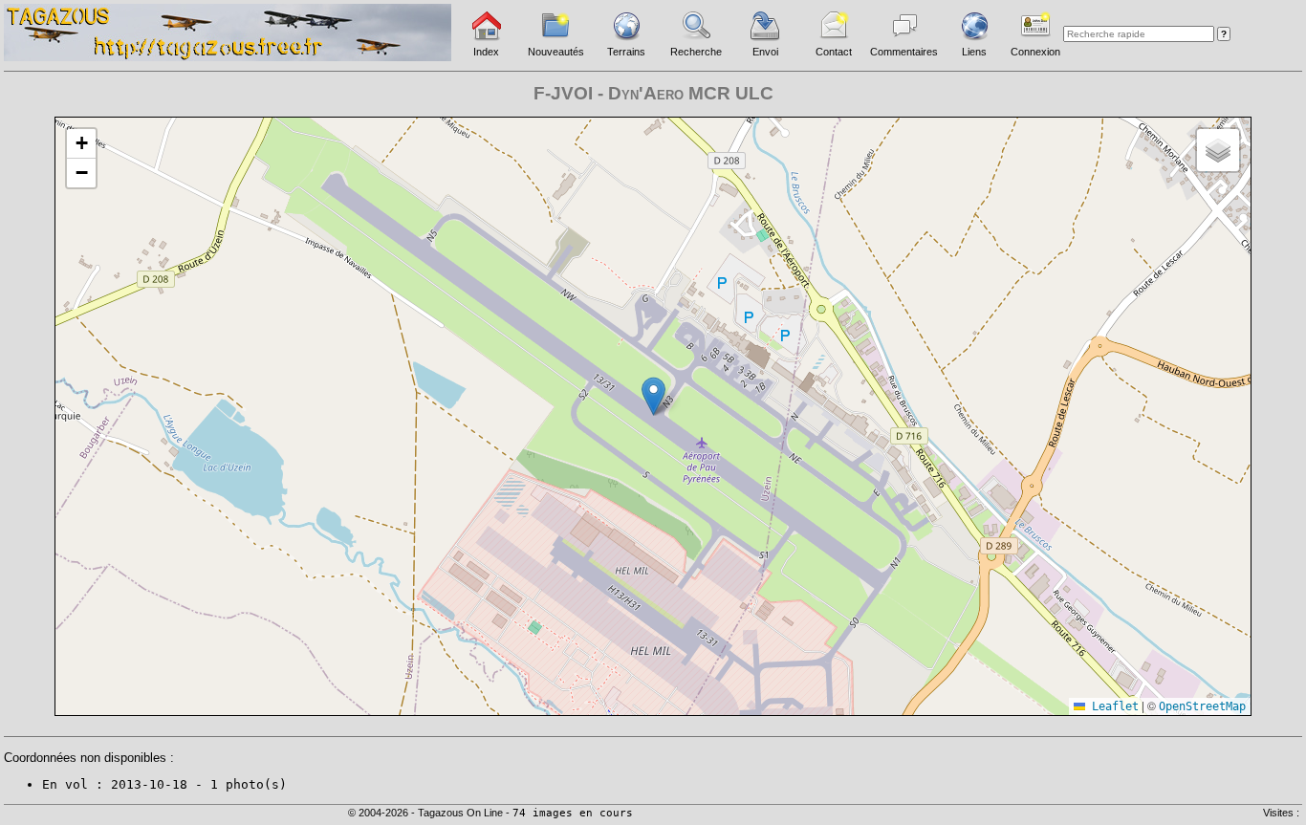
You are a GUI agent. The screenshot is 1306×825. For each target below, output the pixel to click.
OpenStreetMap (1202, 706)
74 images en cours (572, 813)
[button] (653, 396)
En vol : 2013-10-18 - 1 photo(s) (164, 784)
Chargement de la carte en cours (650, 415)
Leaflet (1112, 706)
